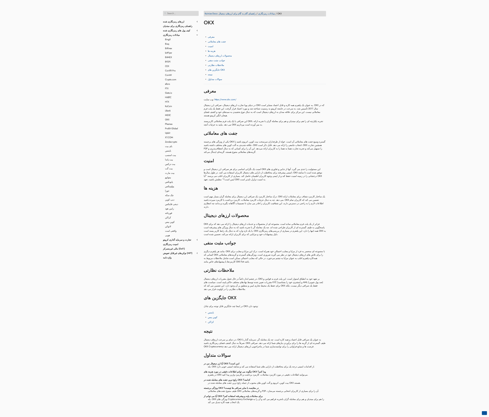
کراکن (168, 217)
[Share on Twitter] (211, 29)
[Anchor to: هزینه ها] (222, 188)
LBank (168, 110)
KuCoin (168, 106)
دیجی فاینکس (171, 204)
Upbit (167, 133)
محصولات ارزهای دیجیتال (220, 55)
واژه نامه (167, 257)
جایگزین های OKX (216, 69)
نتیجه (210, 74)
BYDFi (168, 61)
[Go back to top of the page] (484, 413)
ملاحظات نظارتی (216, 65)
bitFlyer (168, 52)
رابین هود (169, 208)
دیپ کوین (169, 199)
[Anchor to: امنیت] (217, 160)
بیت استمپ (170, 155)
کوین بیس (170, 222)
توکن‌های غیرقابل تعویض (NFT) (177, 253)
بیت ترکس (170, 164)
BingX (168, 39)
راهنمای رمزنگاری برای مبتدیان (177, 26)
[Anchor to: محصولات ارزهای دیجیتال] (252, 215)
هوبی (167, 235)
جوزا (167, 190)
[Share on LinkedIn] (215, 29)
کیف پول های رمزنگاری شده (176, 30)
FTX (166, 88)
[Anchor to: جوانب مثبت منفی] (240, 243)
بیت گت (169, 168)
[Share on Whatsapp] (225, 29)
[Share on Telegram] (230, 29)
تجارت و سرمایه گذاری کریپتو (177, 239)
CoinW (168, 75)
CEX (167, 66)
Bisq (167, 44)
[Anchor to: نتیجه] (216, 331)
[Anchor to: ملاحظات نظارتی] (238, 270)
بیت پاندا (169, 159)
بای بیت (168, 146)
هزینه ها (211, 51)
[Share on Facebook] (206, 29)
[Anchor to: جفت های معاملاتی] (241, 133)
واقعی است (170, 231)
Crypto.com (170, 79)
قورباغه (168, 213)
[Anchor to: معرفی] (220, 91)
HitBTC (168, 97)
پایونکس (169, 182)
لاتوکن (168, 226)
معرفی (211, 37)
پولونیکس (169, 186)
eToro (167, 84)
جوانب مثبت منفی (216, 60)
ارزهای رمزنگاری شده (173, 21)
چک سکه (169, 195)
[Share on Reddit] (220, 29)
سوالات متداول (215, 79)
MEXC (168, 115)
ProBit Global (171, 128)
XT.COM (169, 137)
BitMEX (168, 57)
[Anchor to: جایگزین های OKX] (240, 298)
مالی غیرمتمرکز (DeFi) (174, 248)
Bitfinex (168, 48)
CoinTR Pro (170, 70)
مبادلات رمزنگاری (171, 35)
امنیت (210, 46)
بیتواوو (168, 177)
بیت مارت (169, 173)
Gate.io (168, 93)
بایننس (168, 150)
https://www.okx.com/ (225, 99)
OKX (167, 119)
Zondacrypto (171, 141)
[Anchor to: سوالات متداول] (234, 355)
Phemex (169, 124)
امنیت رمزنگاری (170, 244)
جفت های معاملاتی (217, 41)
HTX (167, 101)
